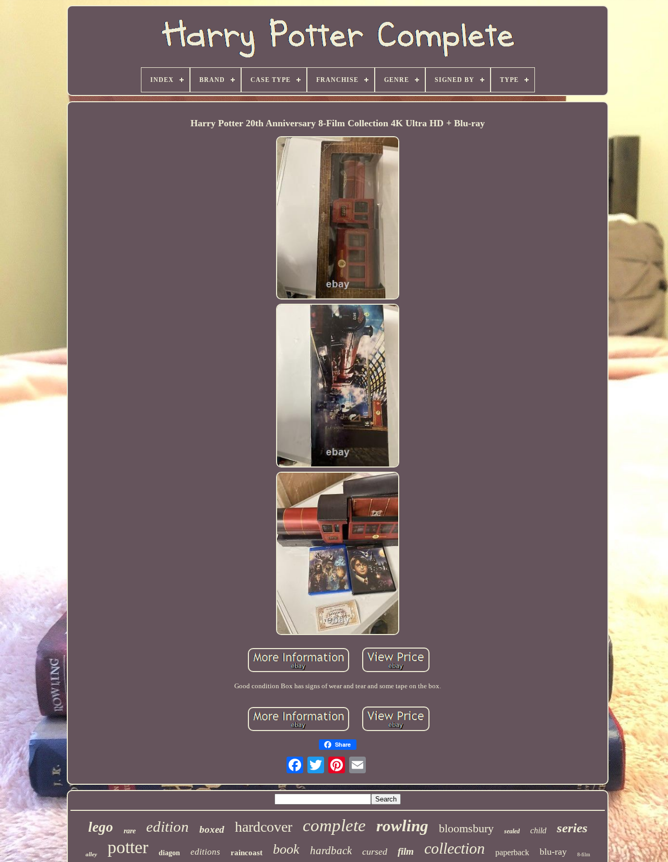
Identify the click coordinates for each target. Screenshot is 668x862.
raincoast (247, 852)
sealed (512, 831)
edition (167, 826)
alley (91, 854)
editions (205, 852)
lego (100, 827)
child (538, 830)
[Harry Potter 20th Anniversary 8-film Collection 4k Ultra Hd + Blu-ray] (337, 219)
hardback (331, 850)
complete (334, 825)
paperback (512, 852)
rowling (402, 826)
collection (454, 848)
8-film (583, 854)
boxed (211, 829)
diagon (169, 853)
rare (130, 831)
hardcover (263, 827)
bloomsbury (466, 828)
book (286, 849)
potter (128, 847)
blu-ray (553, 851)
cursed (374, 851)
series (572, 828)
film (406, 851)
